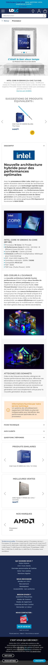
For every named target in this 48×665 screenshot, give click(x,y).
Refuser (8, 656)
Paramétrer (10, 661)
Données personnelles (20, 568)
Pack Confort (28, 604)
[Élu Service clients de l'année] (24, 622)
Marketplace (24, 586)
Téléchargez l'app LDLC (15, 2)
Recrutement (24, 584)
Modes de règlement (24, 602)
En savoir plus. (35, 651)
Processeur (16, 21)
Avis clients (26, 566)
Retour (6, 21)
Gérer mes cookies (24, 571)
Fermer (24, 6)
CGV (19, 566)
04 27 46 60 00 (24, 627)
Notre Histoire (24, 563)
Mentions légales (24, 573)
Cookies (34, 568)
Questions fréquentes (24, 597)
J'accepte (39, 661)
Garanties (18, 604)
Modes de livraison (24, 599)
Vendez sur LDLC (24, 581)
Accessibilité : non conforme (24, 589)
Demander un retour (24, 607)
